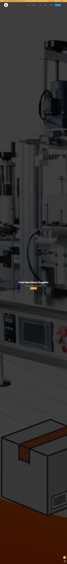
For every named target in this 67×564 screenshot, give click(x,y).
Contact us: (6, 0)
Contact (45, 5)
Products (34, 5)
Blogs (40, 5)
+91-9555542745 (12, 0)
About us (51, 5)
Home (29, 5)
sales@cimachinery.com (20, 0)
